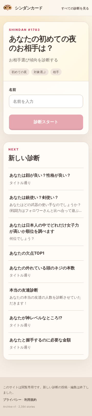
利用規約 (30, 399)
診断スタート (46, 121)
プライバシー (12, 399)
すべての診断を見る (75, 8)
